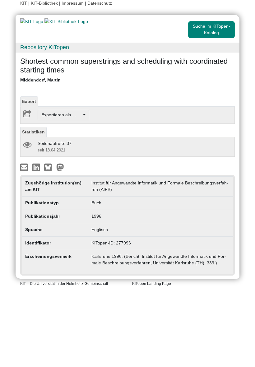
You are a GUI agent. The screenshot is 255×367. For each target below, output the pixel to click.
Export (29, 101)
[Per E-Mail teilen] (24, 166)
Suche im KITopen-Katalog (211, 29)
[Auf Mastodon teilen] (60, 166)
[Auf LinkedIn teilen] (36, 166)
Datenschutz (99, 3)
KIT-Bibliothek (45, 3)
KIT (23, 3)
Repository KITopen (44, 47)
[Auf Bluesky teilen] (49, 166)
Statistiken (33, 131)
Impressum (73, 3)
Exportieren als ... (61, 114)
